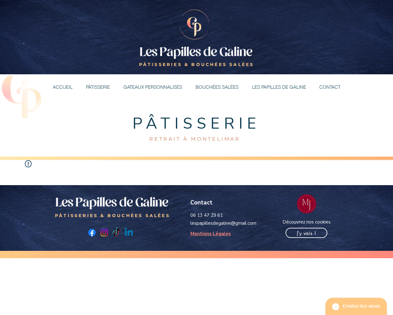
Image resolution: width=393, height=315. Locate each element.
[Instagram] (104, 233)
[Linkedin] (129, 233)
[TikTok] (116, 233)
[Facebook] (92, 233)
